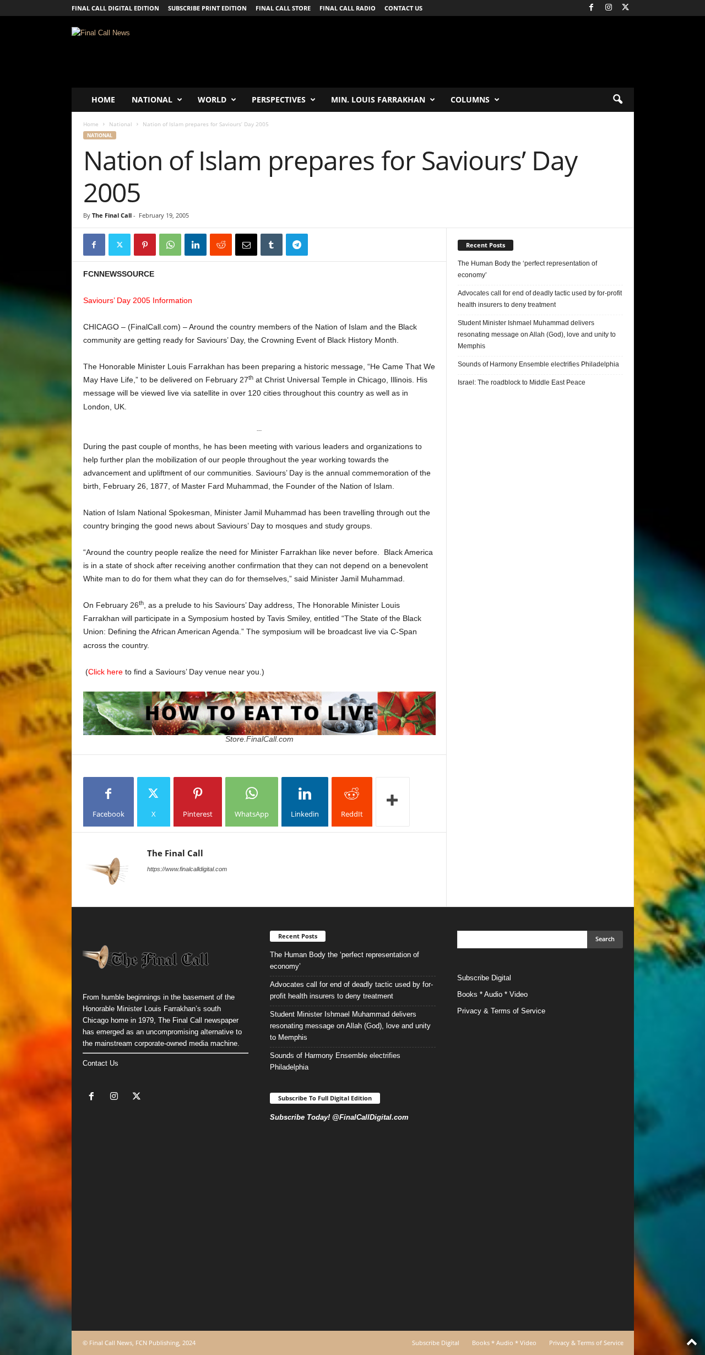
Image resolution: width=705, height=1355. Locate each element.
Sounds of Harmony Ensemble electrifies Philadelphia (539, 364)
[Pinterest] (145, 245)
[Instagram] (608, 8)
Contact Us (100, 1063)
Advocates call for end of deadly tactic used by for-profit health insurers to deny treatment (540, 299)
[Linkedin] (196, 245)
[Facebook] (591, 8)
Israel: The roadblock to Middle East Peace (521, 382)
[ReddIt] (221, 245)
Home (103, 99)
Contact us (403, 8)
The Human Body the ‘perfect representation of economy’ (527, 269)
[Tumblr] (272, 245)
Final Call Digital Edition (115, 8)
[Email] (246, 245)
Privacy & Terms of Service (501, 1011)
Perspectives (279, 99)
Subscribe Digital (484, 978)
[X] (625, 8)
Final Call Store (283, 8)
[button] (617, 100)
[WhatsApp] (170, 245)
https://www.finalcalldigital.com (187, 869)
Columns (470, 99)
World (212, 99)
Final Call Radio (347, 8)
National (152, 99)
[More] (393, 802)
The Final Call (112, 215)
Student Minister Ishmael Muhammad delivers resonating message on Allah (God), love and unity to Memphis (537, 334)
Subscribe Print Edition (207, 8)
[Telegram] (297, 245)
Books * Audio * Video (492, 994)
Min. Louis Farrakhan (378, 99)
